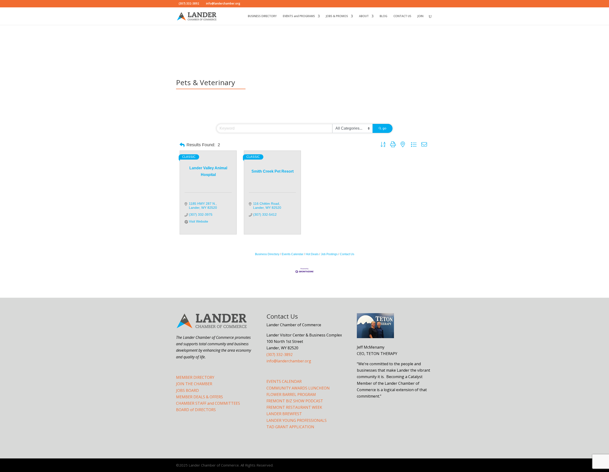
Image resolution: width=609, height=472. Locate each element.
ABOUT (364, 16)
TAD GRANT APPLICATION (290, 426)
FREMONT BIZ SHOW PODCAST (294, 401)
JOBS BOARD (187, 390)
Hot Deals (312, 254)
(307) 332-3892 (279, 354)
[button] (182, 145)
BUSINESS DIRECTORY (262, 16)
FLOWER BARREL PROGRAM (291, 394)
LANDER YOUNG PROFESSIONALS (296, 420)
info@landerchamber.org (288, 361)
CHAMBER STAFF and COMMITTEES (208, 403)
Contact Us (347, 254)
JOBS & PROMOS (337, 16)
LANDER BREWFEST (284, 413)
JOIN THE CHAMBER (194, 383)
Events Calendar (292, 254)
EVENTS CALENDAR (284, 381)
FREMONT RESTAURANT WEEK (294, 407)
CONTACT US (402, 16)
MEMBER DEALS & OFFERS (199, 396)
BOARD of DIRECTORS (196, 409)
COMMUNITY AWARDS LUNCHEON (298, 388)
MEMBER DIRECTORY (195, 377)
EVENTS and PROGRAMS (299, 16)
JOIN (420, 16)
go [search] (384, 128)
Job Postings (329, 254)
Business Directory (267, 254)
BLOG (383, 16)
